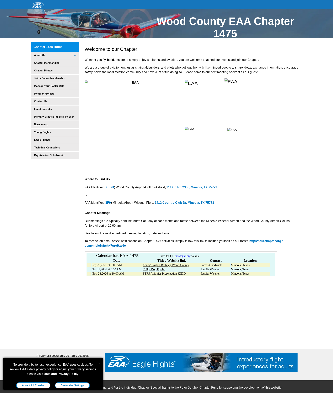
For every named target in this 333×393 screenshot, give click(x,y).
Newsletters (41, 124)
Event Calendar (43, 109)
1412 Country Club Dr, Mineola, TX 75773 (184, 202)
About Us (39, 55)
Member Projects (44, 93)
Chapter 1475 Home (48, 47)
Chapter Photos (43, 70)
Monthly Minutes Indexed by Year (54, 116)
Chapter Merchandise (46, 62)
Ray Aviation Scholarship (49, 155)
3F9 (108, 202)
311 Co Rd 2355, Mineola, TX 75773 (191, 187)
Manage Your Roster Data (49, 86)
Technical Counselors (47, 147)
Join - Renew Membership (49, 78)
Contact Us (40, 101)
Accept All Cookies (33, 385)
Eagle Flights (42, 139)
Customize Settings (72, 385)
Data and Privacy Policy (61, 373)
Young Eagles (42, 132)
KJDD (109, 187)
